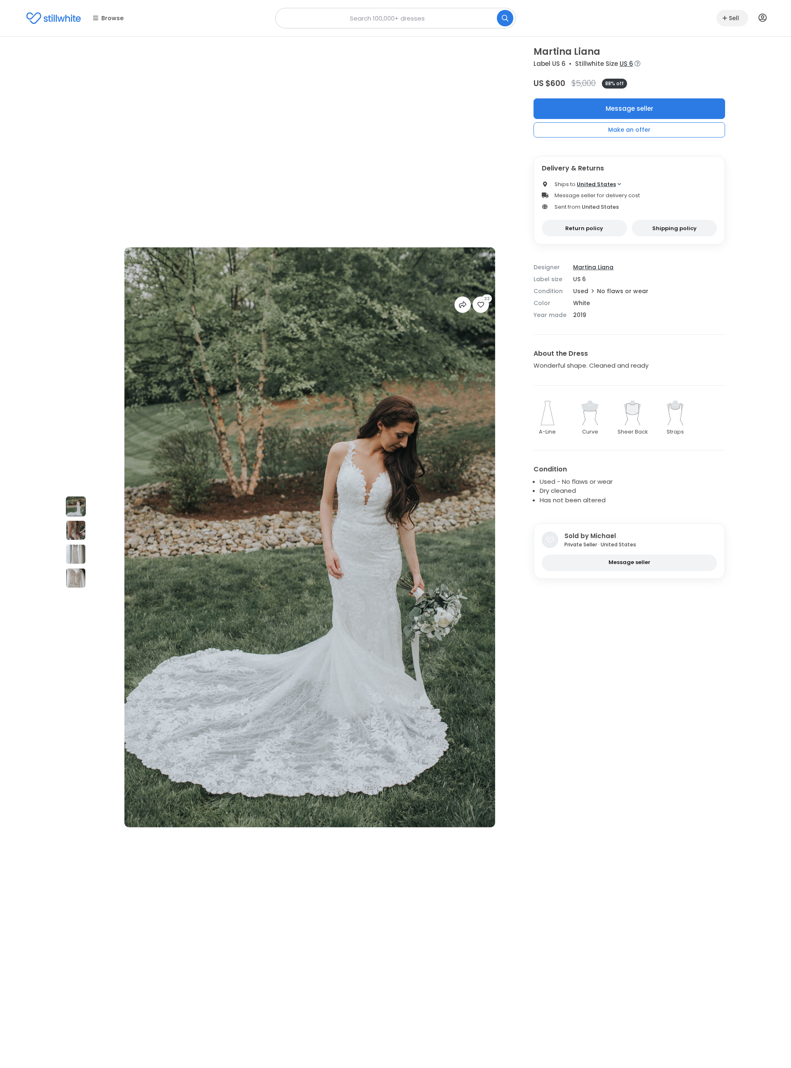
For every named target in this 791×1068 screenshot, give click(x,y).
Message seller (629, 108)
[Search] (505, 18)
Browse (112, 18)
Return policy (584, 228)
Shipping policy (674, 228)
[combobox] (395, 18)
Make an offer (629, 130)
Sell (734, 18)
